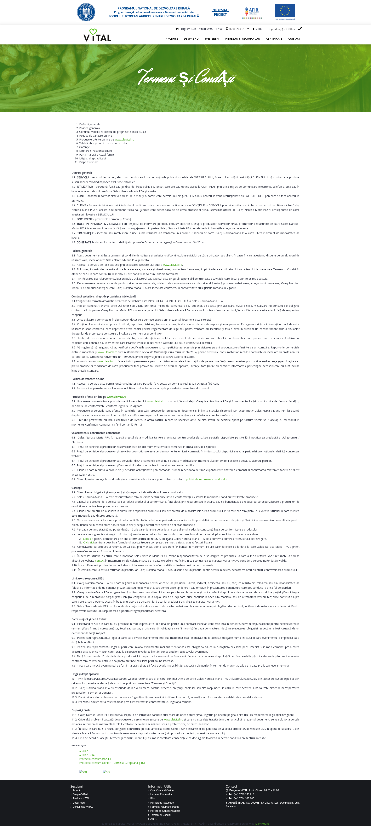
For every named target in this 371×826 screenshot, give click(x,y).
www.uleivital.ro (124, 139)
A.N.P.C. (84, 751)
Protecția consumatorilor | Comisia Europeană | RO (112, 763)
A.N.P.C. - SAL (87, 755)
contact (100, 560)
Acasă (76, 790)
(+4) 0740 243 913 (241, 794)
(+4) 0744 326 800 (241, 798)
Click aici (88, 539)
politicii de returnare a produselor (206, 479)
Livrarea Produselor (161, 794)
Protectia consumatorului (95, 759)
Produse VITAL (81, 798)
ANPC (153, 818)
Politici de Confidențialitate (165, 810)
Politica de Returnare (162, 802)
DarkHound (262, 823)
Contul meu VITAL (83, 806)
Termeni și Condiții (160, 814)
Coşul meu (79, 802)
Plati (152, 798)
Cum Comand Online (162, 790)
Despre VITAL (80, 794)
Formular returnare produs (164, 806)
